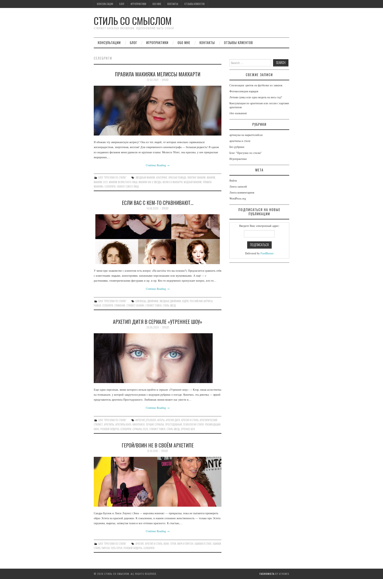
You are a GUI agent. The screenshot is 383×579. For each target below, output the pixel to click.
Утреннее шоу (188, 429)
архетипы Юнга (123, 424)
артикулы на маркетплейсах (246, 135)
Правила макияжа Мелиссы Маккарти (157, 74)
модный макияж (193, 182)
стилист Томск (153, 305)
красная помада (177, 177)
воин (166, 544)
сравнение (119, 305)
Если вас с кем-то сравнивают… (157, 202)
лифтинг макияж (196, 177)
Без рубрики (236, 147)
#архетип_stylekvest (145, 420)
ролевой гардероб (109, 429)
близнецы (140, 301)
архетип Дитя (173, 420)
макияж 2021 (101, 182)
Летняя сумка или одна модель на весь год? (255, 97)
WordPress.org (237, 198)
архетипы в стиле (239, 141)
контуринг (161, 177)
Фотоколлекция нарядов (243, 91)
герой (173, 544)
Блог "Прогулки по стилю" (112, 177)
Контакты (172, 4)
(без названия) (238, 113)
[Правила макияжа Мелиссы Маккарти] (157, 111)
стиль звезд (169, 305)
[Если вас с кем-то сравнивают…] (157, 239)
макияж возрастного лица (123, 182)
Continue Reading (158, 165)
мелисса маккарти (173, 182)
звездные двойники (170, 301)
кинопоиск (138, 424)
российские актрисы (201, 301)
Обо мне (156, 4)
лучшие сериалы (155, 424)
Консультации (105, 4)
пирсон (106, 548)
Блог (121, 4)
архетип (139, 544)
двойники (152, 301)
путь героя (116, 548)
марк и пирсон (185, 544)
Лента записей (238, 186)
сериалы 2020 (140, 429)
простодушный (173, 424)
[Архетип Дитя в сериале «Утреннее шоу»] (157, 358)
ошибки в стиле (202, 544)
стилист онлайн (135, 305)
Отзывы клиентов (194, 4)
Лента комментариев (241, 192)
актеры (161, 420)
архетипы (109, 424)
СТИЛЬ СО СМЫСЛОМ (133, 21)
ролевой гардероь (132, 548)
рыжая (97, 305)
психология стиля (193, 424)
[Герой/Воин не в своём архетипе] (157, 482)
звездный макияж (145, 177)
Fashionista (267, 574)
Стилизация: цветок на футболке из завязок (255, 85)
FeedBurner (267, 253)
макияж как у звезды (150, 182)
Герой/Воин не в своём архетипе (158, 445)
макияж (211, 177)
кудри (185, 301)
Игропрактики (138, 4)
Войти (233, 180)
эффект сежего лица (128, 186)
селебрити (110, 186)
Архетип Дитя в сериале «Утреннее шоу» (157, 321)
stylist (165, 80)
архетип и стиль (189, 420)
